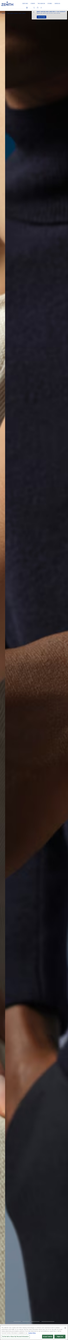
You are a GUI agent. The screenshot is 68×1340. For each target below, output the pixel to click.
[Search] (34, 8)
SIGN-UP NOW (41, 17)
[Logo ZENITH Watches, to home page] (7, 3)
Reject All (60, 1336)
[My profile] (41, 8)
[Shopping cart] (38, 8)
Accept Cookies (47, 1336)
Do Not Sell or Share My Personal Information (15, 1336)
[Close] (65, 1328)
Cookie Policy (32, 1333)
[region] (34, 1332)
